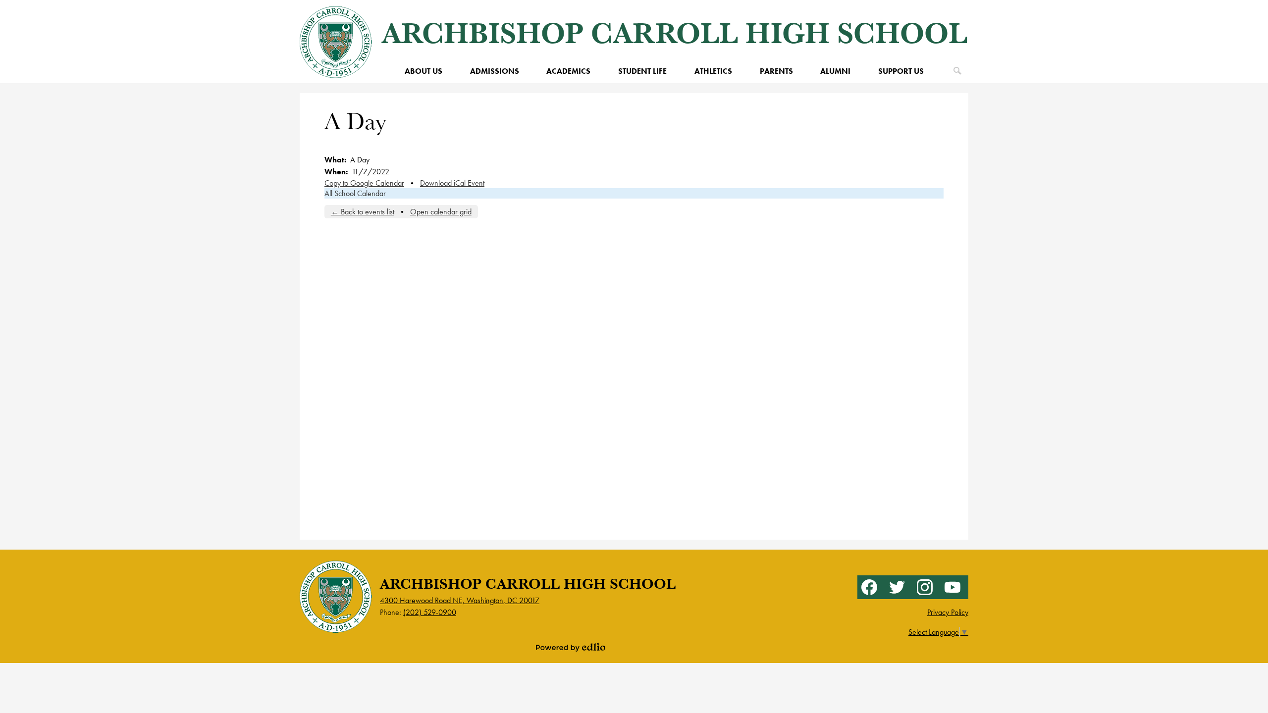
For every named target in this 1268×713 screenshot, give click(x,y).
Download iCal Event (452, 183)
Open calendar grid (441, 211)
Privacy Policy (947, 612)
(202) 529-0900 (429, 612)
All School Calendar (355, 193)
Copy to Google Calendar (364, 183)
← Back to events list (362, 211)
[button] (423, 70)
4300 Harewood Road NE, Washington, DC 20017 (459, 600)
